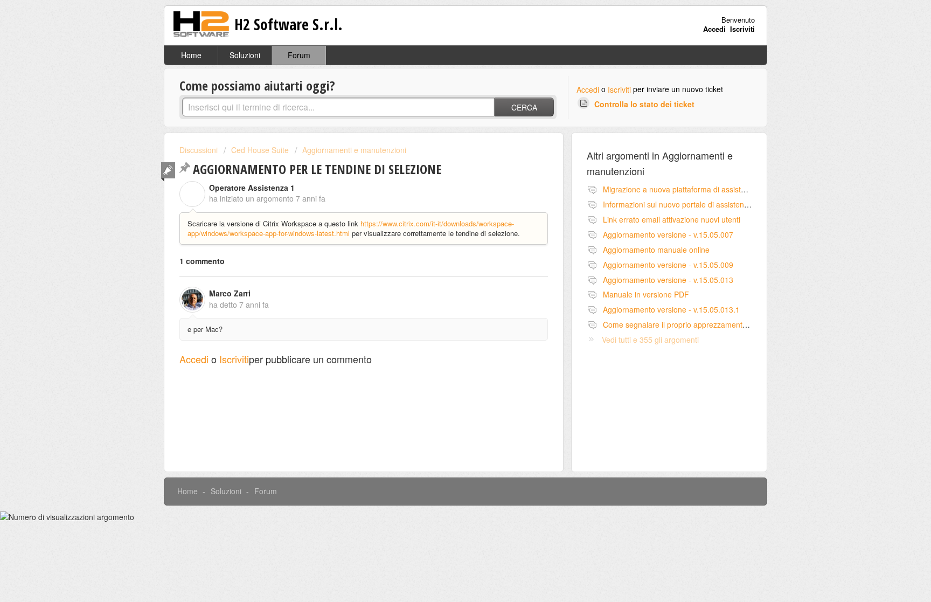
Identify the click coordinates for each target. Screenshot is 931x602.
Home (191, 55)
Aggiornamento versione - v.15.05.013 (668, 279)
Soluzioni (245, 55)
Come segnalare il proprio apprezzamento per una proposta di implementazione (739, 324)
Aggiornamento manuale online (656, 249)
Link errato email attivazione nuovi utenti (671, 219)
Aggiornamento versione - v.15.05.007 (668, 234)
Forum (299, 55)
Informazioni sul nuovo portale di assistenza (677, 204)
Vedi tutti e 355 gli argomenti (650, 339)
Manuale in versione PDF (646, 294)
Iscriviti (619, 89)
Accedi (587, 89)
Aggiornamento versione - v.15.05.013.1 (671, 309)
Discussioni (198, 149)
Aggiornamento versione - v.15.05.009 (668, 264)
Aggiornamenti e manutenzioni (354, 149)
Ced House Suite (260, 149)
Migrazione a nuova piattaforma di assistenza (680, 189)
